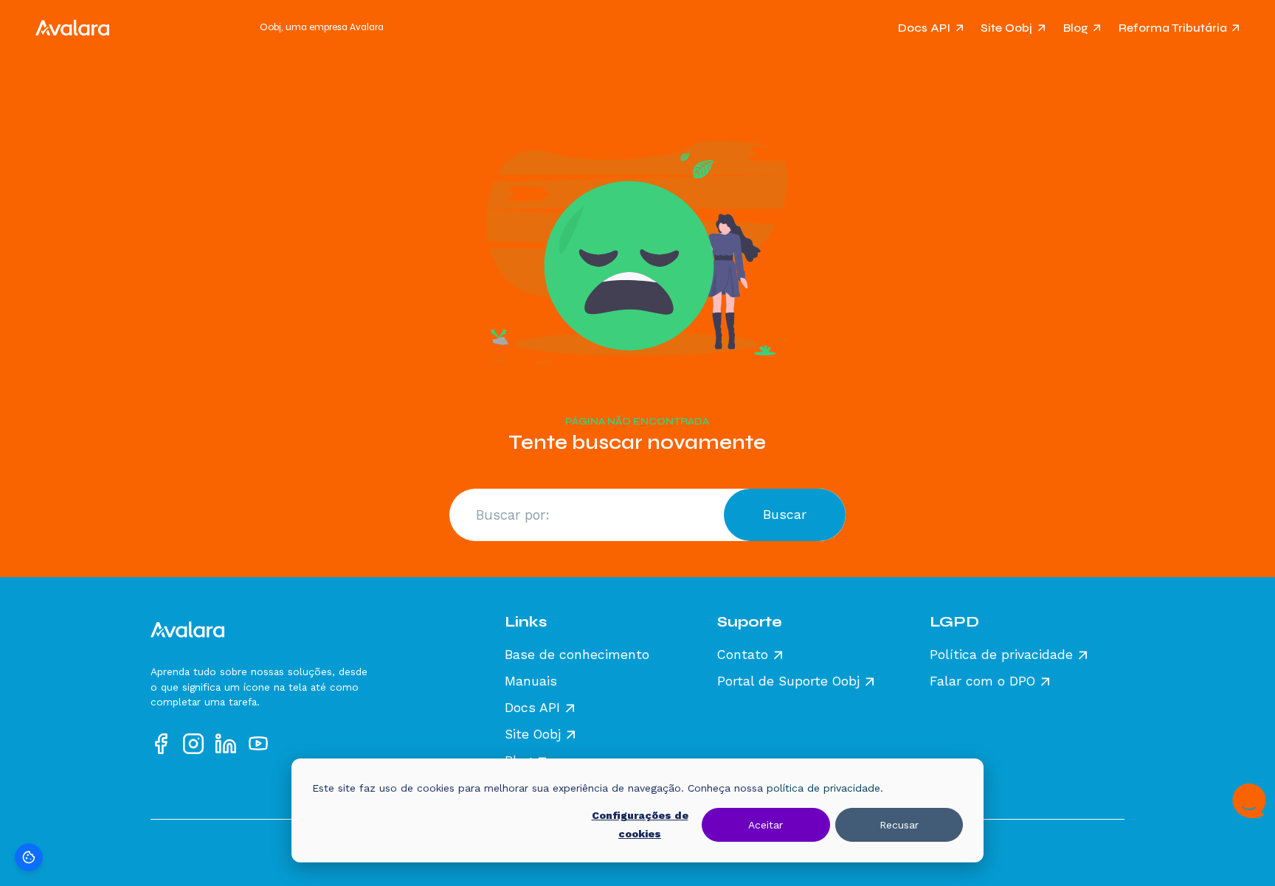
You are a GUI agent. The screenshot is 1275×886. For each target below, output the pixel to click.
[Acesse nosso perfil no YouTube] (258, 743)
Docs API (924, 28)
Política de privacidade (1001, 655)
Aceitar (765, 825)
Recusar (899, 825)
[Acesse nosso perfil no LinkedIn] (225, 743)
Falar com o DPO (982, 681)
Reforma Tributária (1173, 28)
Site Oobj (1006, 28)
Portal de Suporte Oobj (788, 681)
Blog (1075, 28)
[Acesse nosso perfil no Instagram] (193, 743)
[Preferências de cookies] (29, 857)
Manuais (531, 681)
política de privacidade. (825, 788)
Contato (742, 655)
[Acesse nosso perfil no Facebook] (161, 743)
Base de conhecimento (577, 655)
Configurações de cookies (640, 824)
